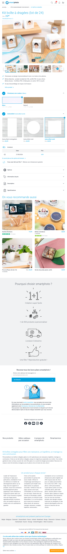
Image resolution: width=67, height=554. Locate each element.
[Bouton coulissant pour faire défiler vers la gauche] (5, 68)
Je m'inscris (17, 379)
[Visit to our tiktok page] (41, 423)
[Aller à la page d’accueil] (12, 2)
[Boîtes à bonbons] (50, 215)
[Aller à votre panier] (63, 2)
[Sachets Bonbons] (17, 215)
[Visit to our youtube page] (33, 423)
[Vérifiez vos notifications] (59, 2)
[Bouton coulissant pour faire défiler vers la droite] (61, 68)
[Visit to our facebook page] (25, 423)
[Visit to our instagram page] (37, 423)
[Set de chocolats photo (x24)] (50, 253)
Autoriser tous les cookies (57, 550)
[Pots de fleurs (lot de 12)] (17, 253)
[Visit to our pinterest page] (29, 423)
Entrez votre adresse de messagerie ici (24, 373)
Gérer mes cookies (8, 550)
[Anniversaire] (8, 7)
